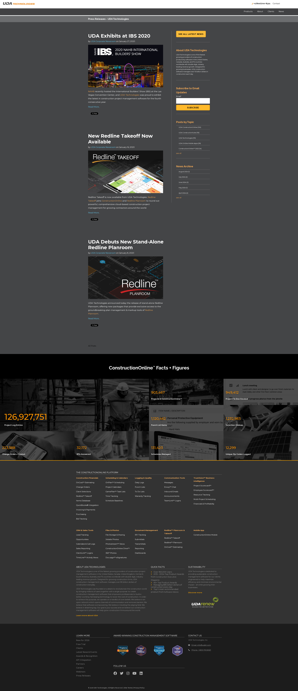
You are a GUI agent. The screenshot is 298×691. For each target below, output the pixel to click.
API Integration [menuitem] (83, 660)
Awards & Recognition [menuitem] (86, 656)
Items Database (83, 501)
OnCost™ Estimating (85, 482)
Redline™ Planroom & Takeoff (174, 532)
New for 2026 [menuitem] (82, 640)
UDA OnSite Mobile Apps (190, 143)
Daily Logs (139, 482)
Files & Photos (112, 530)
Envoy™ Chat (170, 487)
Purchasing (81, 514)
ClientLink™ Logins (84, 553)
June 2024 (183, 182)
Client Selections (83, 491)
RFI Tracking (140, 535)
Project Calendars (113, 487)
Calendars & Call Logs (85, 544)
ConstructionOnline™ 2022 (190, 148)
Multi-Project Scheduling (204, 499)
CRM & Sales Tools (84, 530)
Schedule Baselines (114, 501)
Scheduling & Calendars (117, 478)
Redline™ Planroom (173, 542)
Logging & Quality (143, 478)
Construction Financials (87, 478)
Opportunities (82, 539)
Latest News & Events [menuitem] (86, 652)
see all (178, 153)
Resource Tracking (202, 495)
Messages (168, 482)
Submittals (139, 539)
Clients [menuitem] (271, 11)
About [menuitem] (260, 11)
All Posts (92, 346)
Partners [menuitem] (80, 664)
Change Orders (83, 487)
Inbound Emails (171, 491)
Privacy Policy (139, 688)
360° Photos (111, 553)
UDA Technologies (129, 95)
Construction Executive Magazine (163, 578)
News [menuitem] (281, 11)
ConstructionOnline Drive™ (118, 548)
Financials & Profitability (204, 504)
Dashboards (140, 553)
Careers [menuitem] (80, 668)
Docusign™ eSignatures (116, 557)
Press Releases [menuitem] (83, 676)
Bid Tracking (81, 519)
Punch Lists (140, 487)
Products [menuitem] (248, 11)
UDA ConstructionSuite (189, 133)
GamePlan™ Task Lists (115, 491)
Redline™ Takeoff (84, 496)
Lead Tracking (82, 535)
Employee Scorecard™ (204, 490)
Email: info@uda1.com (201, 645)
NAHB (91, 91)
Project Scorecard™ (202, 486)
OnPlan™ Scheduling (115, 482)
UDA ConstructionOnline (190, 127)
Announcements (171, 496)
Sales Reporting (83, 548)
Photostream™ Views (115, 544)
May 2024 (183, 188)
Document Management (146, 530)
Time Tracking (112, 496)
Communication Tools (174, 478)
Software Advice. (171, 592)
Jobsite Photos (112, 539)
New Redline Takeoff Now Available (120, 138)
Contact (276, 3)
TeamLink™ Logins (172, 501)
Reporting (139, 548)
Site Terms (128, 688)
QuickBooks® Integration (87, 505)
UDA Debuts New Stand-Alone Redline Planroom (126, 244)
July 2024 (183, 177)
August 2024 (184, 172)
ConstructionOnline (112, 201)
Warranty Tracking (143, 496)
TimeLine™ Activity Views (87, 557)
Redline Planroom (136, 201)
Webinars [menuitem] (80, 672)
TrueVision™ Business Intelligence (204, 479)
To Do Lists (139, 491)
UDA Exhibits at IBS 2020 (119, 36)
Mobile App (199, 530)
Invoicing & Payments (85, 510)
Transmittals (140, 544)
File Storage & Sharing (115, 535)
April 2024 (183, 193)
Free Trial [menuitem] (80, 644)
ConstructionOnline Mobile (205, 535)
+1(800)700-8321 (261, 3)
